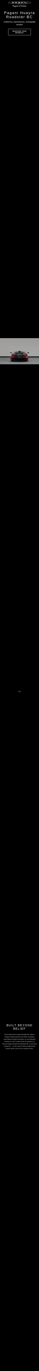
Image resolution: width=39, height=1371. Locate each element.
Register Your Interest (20, 32)
